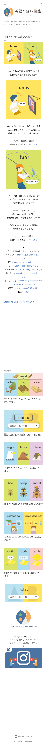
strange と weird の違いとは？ (26, 262)
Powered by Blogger (25, 736)
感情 (27, 302)
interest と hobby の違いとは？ (29, 269)
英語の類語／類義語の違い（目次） (23, 434)
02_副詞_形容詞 (18, 302)
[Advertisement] (23, 340)
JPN (29, 144)
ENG (35, 144)
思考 (32, 302)
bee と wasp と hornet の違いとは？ (23, 503)
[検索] (41, 3)
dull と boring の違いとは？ (27, 288)
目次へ (28, 292)
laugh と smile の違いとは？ (26, 266)
